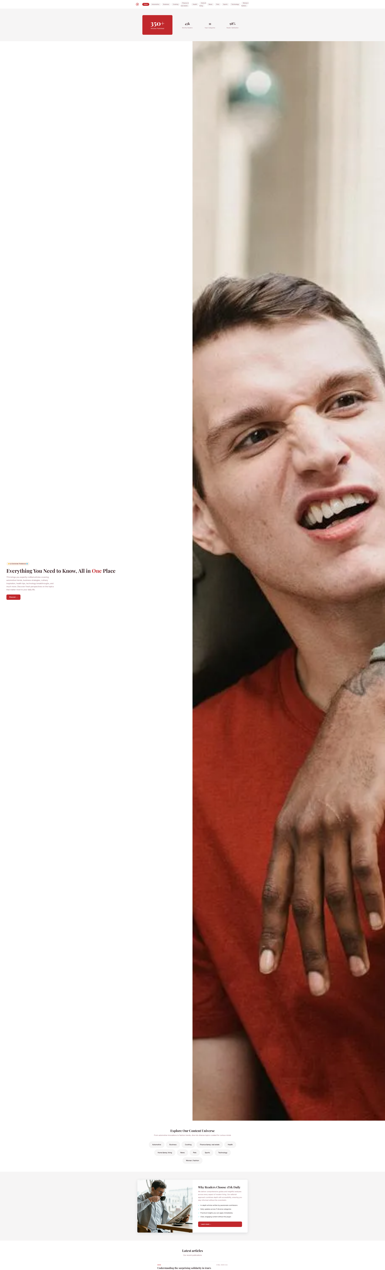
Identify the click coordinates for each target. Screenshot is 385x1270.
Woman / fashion (245, 4)
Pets (217, 4)
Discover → (13, 597)
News (210, 4)
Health (195, 4)
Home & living (202, 4)
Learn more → (206, 1224)
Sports (225, 4)
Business (166, 4)
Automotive (155, 4)
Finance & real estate (185, 4)
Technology (235, 4)
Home (146, 4)
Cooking (175, 4)
